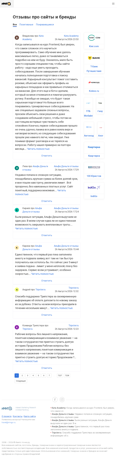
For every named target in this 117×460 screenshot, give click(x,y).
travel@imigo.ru (9, 422)
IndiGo (94, 196)
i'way (100, 111)
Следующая (21, 381)
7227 (60, 376)
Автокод (89, 135)
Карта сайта (30, 416)
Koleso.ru (94, 91)
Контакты (17, 416)
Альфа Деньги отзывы (66, 166)
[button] (113, 3)
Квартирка (94, 155)
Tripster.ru (40, 289)
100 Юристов (94, 176)
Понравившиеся (45, 24)
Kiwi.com (94, 46)
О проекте (7, 416)
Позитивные (26, 24)
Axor (100, 135)
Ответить (46, 155)
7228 (67, 376)
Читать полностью (38, 148)
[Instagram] (62, 400)
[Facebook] (55, 400)
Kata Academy (71, 36)
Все (15, 24)
